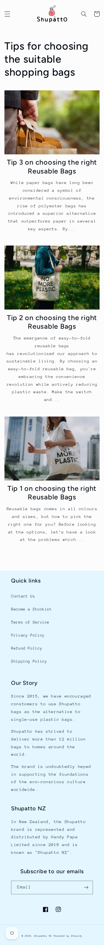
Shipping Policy (29, 661)
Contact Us (23, 596)
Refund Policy (26, 648)
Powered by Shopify (68, 935)
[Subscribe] (86, 887)
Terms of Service (30, 622)
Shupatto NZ (43, 935)
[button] (7, 13)
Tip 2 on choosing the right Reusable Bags (52, 321)
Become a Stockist (31, 609)
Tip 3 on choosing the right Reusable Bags (52, 166)
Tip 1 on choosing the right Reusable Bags (52, 492)
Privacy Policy (28, 635)
